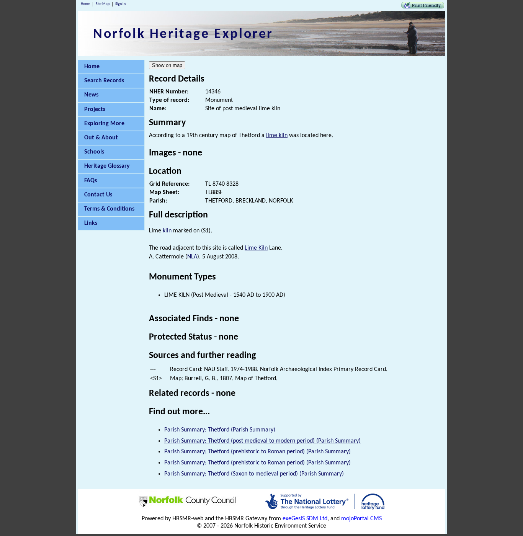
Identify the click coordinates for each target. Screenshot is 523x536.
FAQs (90, 181)
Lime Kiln (256, 248)
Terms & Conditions (109, 209)
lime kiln (277, 135)
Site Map (103, 4)
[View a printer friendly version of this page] (422, 7)
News (91, 95)
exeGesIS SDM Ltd (305, 519)
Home (85, 4)
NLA (192, 257)
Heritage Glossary (107, 166)
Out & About (101, 138)
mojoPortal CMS (361, 519)
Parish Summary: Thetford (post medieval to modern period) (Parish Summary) (262, 441)
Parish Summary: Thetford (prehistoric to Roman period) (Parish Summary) (257, 452)
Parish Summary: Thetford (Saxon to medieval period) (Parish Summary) (254, 474)
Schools (94, 152)
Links (90, 223)
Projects (94, 109)
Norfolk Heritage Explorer (183, 34)
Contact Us (98, 195)
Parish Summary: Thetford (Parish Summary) (219, 430)
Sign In (120, 4)
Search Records (104, 81)
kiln (167, 231)
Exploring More (104, 124)
